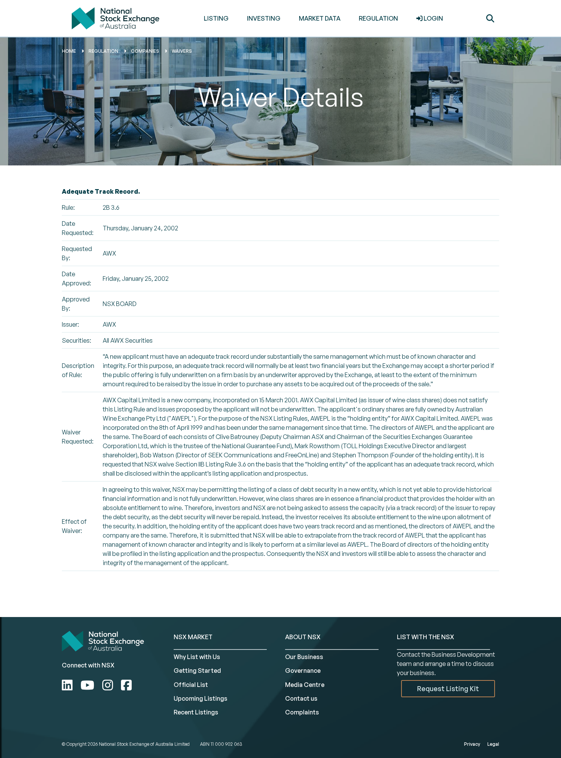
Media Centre (304, 684)
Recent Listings (196, 712)
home (69, 51)
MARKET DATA (319, 18)
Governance (303, 670)
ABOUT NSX (303, 637)
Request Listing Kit (448, 688)
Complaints (302, 712)
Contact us (301, 698)
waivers (182, 51)
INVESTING (263, 18)
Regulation (103, 51)
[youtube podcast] (89, 685)
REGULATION (378, 18)
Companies (145, 51)
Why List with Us (197, 657)
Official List (191, 684)
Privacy (472, 744)
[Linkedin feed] (68, 685)
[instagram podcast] (109, 685)
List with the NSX (425, 637)
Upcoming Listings (200, 698)
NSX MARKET (193, 637)
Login (432, 18)
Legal (493, 744)
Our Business (304, 657)
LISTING (216, 18)
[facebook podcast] (126, 685)
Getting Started (197, 670)
